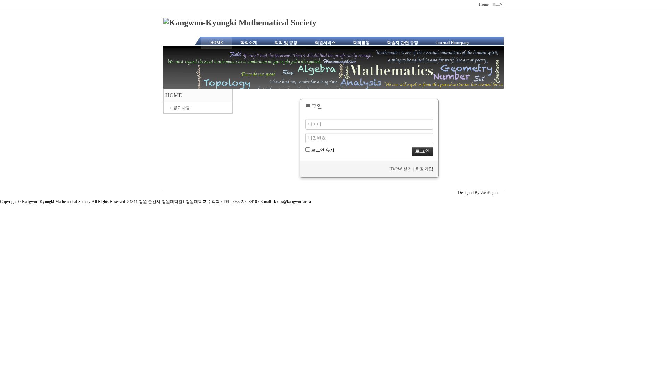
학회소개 (248, 42)
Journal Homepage (452, 42)
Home (484, 4)
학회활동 (361, 42)
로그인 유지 (322, 150)
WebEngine (489, 192)
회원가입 (424, 169)
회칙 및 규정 (285, 42)
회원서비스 (325, 42)
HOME (216, 42)
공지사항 (181, 107)
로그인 (498, 4)
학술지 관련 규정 (402, 42)
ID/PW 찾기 (400, 169)
